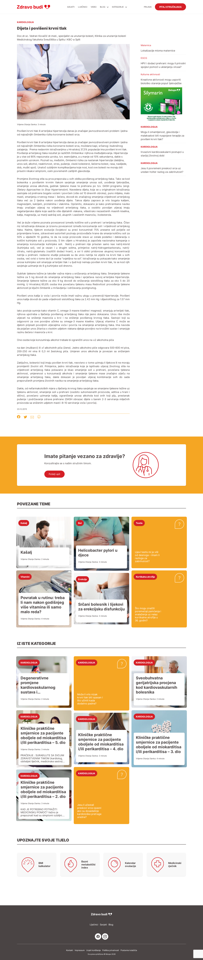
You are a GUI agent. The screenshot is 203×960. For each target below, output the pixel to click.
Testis (139, 523)
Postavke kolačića (129, 950)
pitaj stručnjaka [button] (170, 6)
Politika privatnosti (110, 950)
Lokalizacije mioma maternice (158, 50)
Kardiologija (25, 22)
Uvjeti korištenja (93, 950)
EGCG (144, 58)
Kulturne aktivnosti (150, 74)
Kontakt (69, 950)
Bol (80, 523)
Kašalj (24, 523)
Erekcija (82, 579)
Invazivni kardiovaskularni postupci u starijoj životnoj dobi (162, 153)
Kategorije (118, 7)
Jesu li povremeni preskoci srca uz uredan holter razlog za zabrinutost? (162, 170)
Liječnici (82, 7)
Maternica (146, 45)
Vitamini (25, 576)
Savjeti (71, 7)
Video (94, 7)
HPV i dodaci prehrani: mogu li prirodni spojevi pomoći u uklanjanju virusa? (163, 65)
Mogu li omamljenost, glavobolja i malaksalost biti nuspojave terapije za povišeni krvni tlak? (162, 135)
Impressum (80, 950)
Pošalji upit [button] (54, 474)
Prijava (147, 7)
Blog (102, 7)
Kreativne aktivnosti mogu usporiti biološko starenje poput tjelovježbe (161, 81)
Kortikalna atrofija (145, 576)
